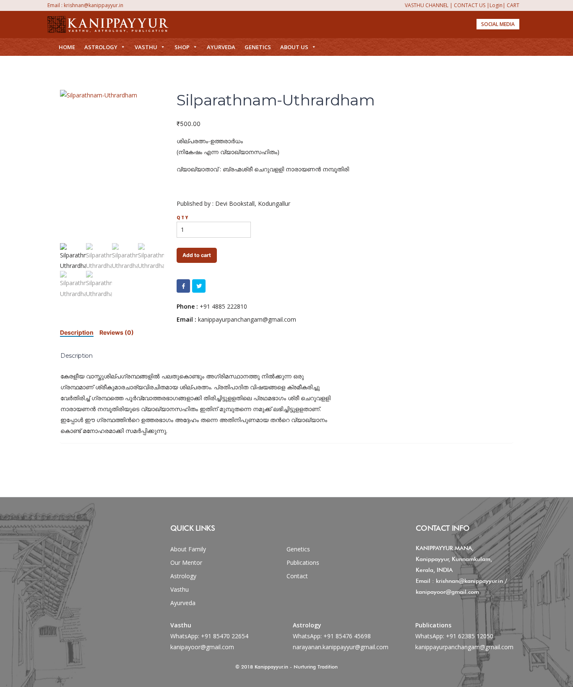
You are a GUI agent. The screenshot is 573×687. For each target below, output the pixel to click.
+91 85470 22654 (224, 636)
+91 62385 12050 (469, 636)
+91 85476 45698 (347, 636)
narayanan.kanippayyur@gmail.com (340, 647)
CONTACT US (469, 5)
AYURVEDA (221, 47)
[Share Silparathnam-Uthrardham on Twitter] (199, 286)
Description (77, 332)
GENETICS (258, 47)
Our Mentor (186, 562)
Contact (297, 576)
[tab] (77, 332)
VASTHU (146, 47)
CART (513, 5)
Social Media (498, 24)
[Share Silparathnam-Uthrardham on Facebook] (183, 286)
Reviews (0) (116, 332)
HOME (67, 47)
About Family (188, 549)
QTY (183, 217)
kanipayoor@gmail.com (202, 647)
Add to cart (196, 255)
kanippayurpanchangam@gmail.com (464, 647)
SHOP (182, 47)
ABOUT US (294, 47)
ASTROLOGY (100, 47)
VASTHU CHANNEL (426, 5)
